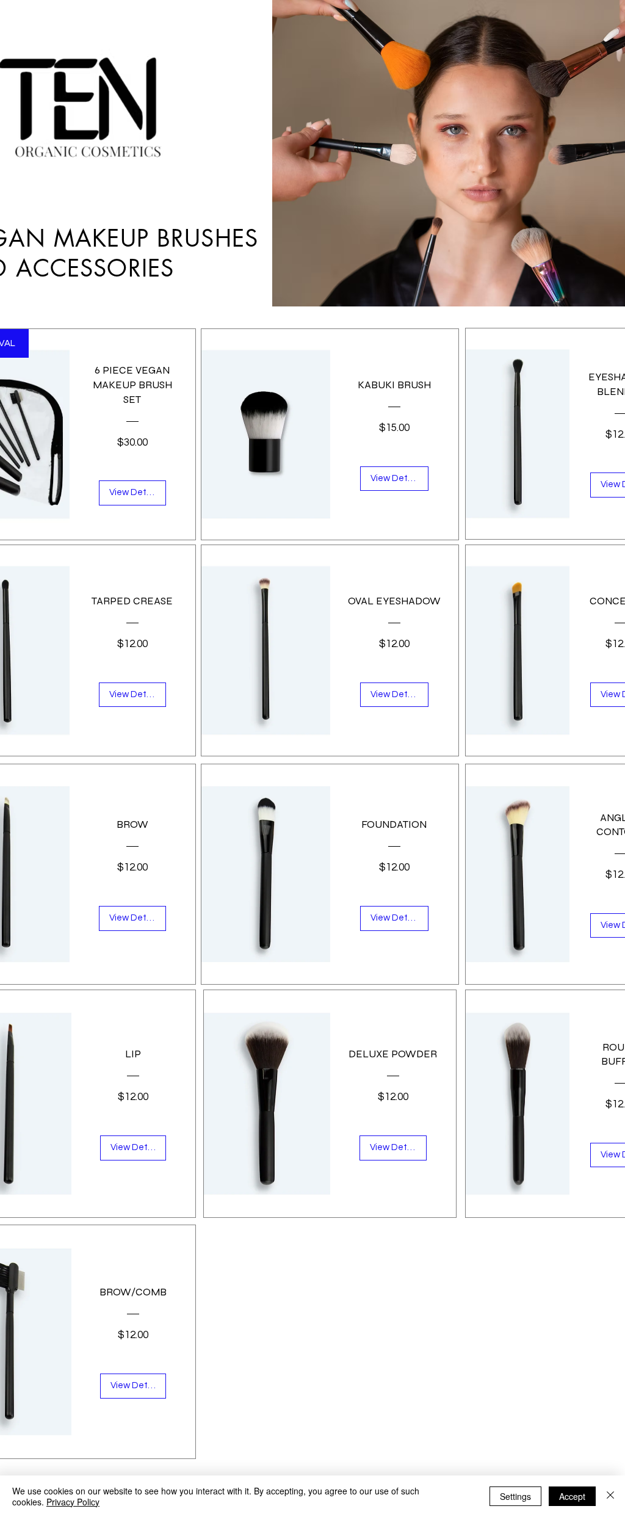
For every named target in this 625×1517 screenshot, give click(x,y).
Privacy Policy (72, 1502)
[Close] (610, 1496)
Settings (515, 1496)
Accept (572, 1496)
